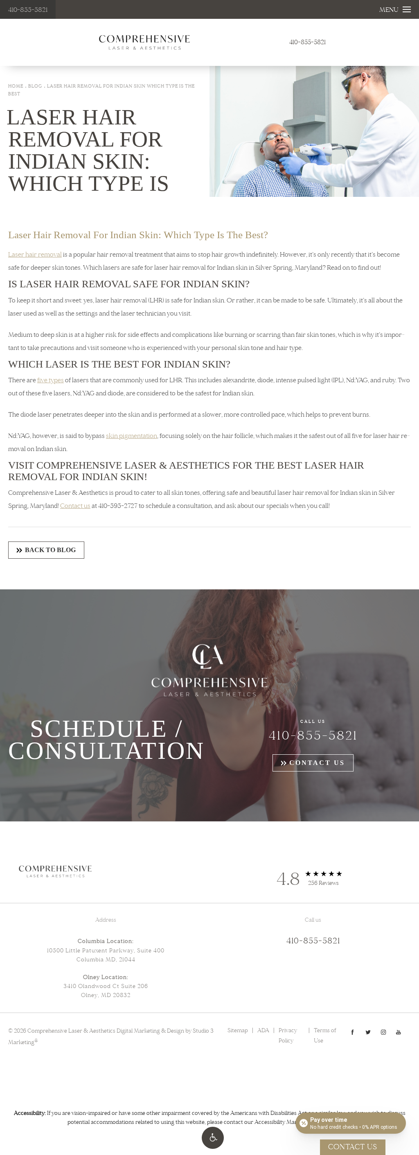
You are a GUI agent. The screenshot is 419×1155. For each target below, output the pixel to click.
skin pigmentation (131, 436)
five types (50, 380)
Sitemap (238, 1030)
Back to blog (50, 549)
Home (15, 86)
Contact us (75, 506)
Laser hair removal (35, 254)
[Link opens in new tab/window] (352, 1032)
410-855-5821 (27, 10)
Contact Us (317, 762)
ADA (263, 1030)
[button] (213, 1138)
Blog (35, 86)
